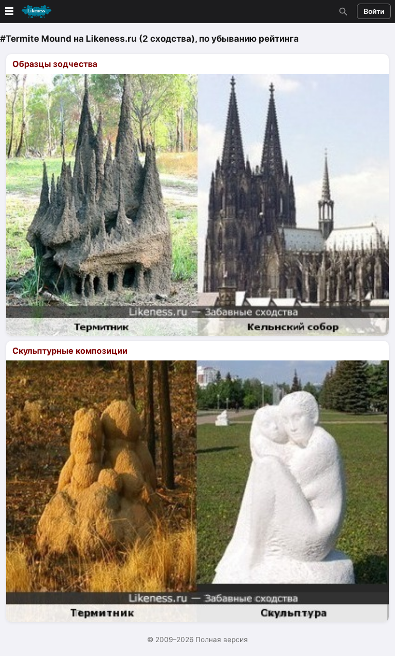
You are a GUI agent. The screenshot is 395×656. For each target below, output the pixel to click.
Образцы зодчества (54, 64)
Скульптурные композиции (70, 351)
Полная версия (221, 639)
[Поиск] (342, 11)
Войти (374, 11)
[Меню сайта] (27, 11)
